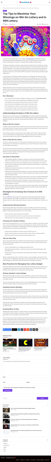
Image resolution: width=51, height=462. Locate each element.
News (5, 449)
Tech (5, 451)
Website (28, 382)
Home (5, 8)
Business (5, 443)
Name (4, 376)
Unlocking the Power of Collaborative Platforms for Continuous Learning (26, 430)
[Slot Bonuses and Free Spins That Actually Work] (41, 343)
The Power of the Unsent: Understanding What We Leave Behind (24, 419)
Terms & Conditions (40, 459)
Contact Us (23, 459)
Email (4, 382)
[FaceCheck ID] (25, 2)
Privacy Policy (33, 459)
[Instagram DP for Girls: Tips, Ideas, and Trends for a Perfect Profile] (6, 426)
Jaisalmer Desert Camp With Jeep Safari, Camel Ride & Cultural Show (25, 413)
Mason (6, 24)
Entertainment (6, 445)
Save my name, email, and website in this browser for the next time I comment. (19, 387)
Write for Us (47, 459)
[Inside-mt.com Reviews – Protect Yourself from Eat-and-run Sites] (10, 343)
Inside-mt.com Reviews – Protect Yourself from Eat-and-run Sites (9, 349)
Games (8, 8)
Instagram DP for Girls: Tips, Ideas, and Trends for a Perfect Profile (25, 424)
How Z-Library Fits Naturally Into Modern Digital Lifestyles (23, 408)
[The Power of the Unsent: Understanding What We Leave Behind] (6, 421)
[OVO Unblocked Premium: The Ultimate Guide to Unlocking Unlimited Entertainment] (25, 343)
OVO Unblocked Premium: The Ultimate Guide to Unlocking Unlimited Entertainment (25, 349)
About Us (18, 459)
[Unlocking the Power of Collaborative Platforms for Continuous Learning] (6, 432)
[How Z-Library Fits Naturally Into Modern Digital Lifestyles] (6, 410)
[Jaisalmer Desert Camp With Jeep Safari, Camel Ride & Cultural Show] (6, 415)
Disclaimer (28, 459)
